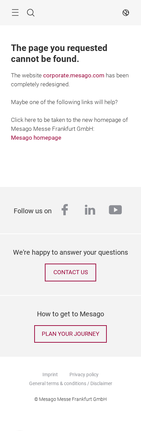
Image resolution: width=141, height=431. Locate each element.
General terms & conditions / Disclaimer (70, 383)
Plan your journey (70, 334)
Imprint (50, 374)
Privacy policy (84, 374)
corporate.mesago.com (73, 75)
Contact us (70, 272)
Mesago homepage (36, 138)
